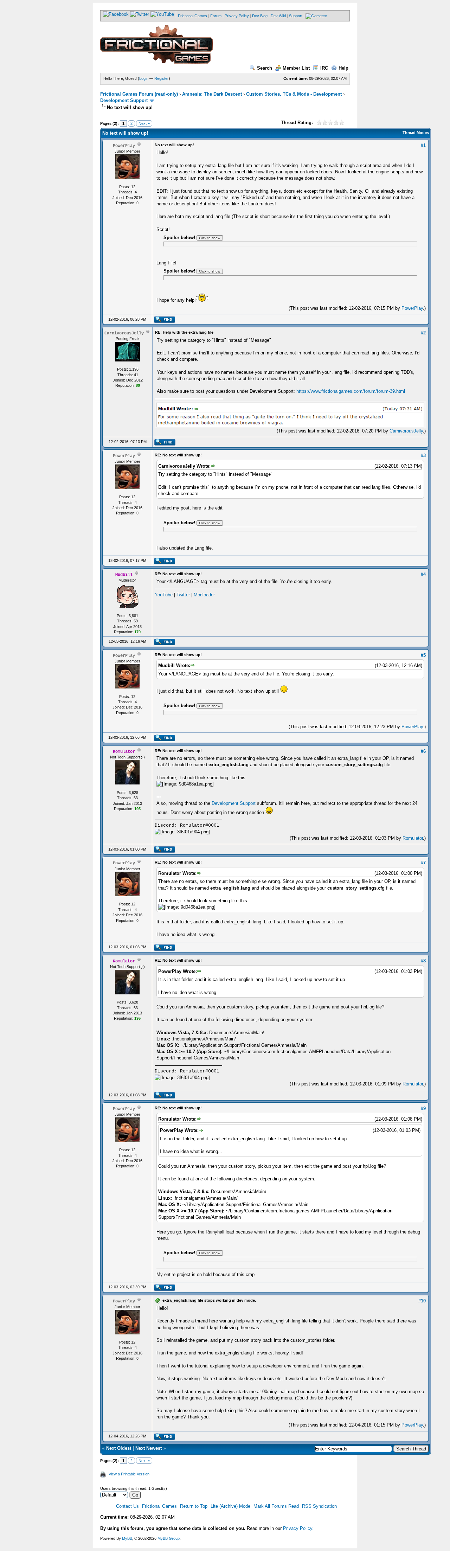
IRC (324, 68)
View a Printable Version (129, 1474)
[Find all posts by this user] (164, 321)
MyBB (127, 1538)
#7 (423, 862)
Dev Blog (260, 16)
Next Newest (148, 1448)
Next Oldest (118, 1448)
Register (161, 78)
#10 (422, 1300)
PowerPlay (412, 308)
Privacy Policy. (298, 1528)
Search (264, 68)
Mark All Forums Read (276, 1506)
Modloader (204, 594)
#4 (423, 574)
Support (295, 16)
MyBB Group (169, 1538)
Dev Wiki (278, 16)
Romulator (413, 838)
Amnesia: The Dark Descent (212, 94)
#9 (423, 1108)
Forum (215, 16)
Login (143, 78)
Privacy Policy (237, 16)
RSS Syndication (319, 1506)
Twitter (183, 594)
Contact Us (127, 1506)
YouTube (164, 594)
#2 (423, 332)
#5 (423, 655)
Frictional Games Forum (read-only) (139, 94)
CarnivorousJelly (406, 431)
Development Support (124, 100)
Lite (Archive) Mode (230, 1506)
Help (343, 68)
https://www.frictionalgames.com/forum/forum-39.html (350, 391)
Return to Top (193, 1506)
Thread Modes (416, 132)
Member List (296, 68)
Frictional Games (192, 16)
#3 (423, 455)
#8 (423, 960)
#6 (423, 751)
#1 (423, 145)
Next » (144, 123)
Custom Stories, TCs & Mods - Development (294, 94)
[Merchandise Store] (316, 16)
